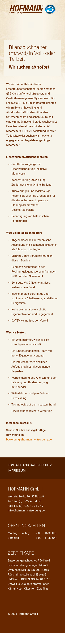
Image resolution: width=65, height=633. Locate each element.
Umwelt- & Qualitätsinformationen (28, 584)
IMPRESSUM (17, 470)
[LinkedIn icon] (16, 620)
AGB (26, 465)
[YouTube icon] (12, 620)
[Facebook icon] (9, 620)
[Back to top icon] (11, 606)
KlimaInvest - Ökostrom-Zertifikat (28, 588)
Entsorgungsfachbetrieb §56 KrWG (29, 560)
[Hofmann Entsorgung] (32, 9)
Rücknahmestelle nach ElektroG (27, 574)
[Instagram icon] (20, 620)
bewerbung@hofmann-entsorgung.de (29, 439)
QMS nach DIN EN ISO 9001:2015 (28, 570)
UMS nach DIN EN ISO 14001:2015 (29, 579)
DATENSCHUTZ (41, 465)
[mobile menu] (31, 25)
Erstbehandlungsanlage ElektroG (28, 565)
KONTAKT (15, 465)
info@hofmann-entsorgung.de (26, 510)
